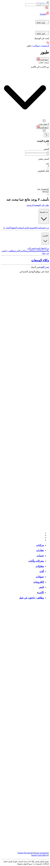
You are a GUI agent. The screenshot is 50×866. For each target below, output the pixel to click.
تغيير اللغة (45, 267)
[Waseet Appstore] (41, 853)
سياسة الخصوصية (35, 228)
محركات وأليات (36, 561)
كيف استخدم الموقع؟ (19, 228)
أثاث (38, 251)
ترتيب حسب (43, 62)
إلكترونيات (28, 251)
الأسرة (17, 251)
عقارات (41, 248)
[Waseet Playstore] (25, 853)
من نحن (46, 228)
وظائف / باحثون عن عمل (31, 597)
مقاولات (42, 251)
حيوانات (34, 251)
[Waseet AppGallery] (40, 855)
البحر (22, 251)
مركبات (46, 248)
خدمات (36, 248)
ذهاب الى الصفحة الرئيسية (38, 205)
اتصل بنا (6, 228)
